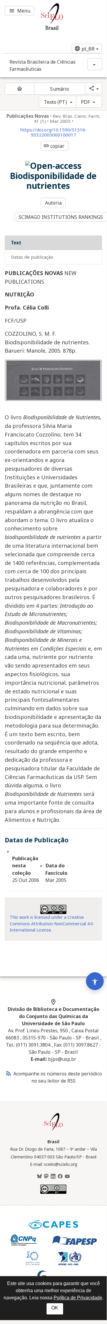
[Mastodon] (46, 1176)
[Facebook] (60, 1176)
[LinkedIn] (53, 1176)
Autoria (53, 203)
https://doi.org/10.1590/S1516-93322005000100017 (53, 132)
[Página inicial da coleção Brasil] (53, 1130)
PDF (85, 102)
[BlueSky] (39, 1176)
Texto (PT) (55, 102)
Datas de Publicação (32, 257)
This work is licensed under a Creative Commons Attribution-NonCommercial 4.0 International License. (51, 923)
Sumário (59, 89)
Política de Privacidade (78, 1297)
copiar (54, 146)
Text (16, 243)
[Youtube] (67, 1176)
